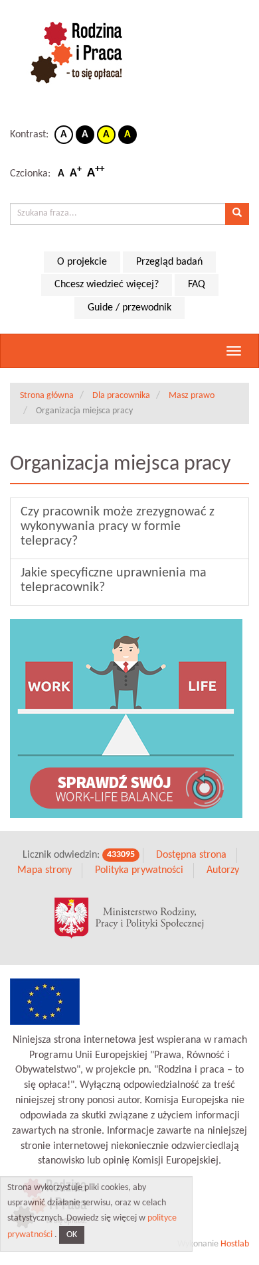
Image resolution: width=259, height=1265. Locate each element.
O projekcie (82, 262)
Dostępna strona (191, 855)
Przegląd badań (169, 262)
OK (71, 1235)
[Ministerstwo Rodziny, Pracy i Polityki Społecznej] (129, 918)
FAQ (196, 284)
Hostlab (234, 1244)
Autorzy (223, 870)
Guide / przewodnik (129, 307)
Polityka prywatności (139, 870)
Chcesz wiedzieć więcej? (106, 284)
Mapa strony (44, 870)
